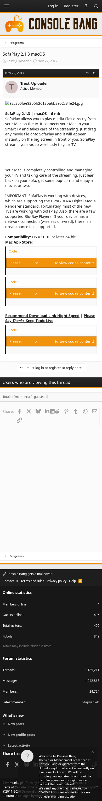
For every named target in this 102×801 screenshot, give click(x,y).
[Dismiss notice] (92, 752)
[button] (7, 6)
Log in (29, 262)
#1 (95, 73)
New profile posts (21, 735)
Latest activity (19, 745)
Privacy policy (56, 581)
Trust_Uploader (19, 61)
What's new (13, 715)
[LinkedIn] (47, 411)
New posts (16, 724)
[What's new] (86, 6)
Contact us (10, 581)
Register (47, 262)
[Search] (96, 6)
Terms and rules (32, 581)
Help (72, 581)
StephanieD (90, 702)
